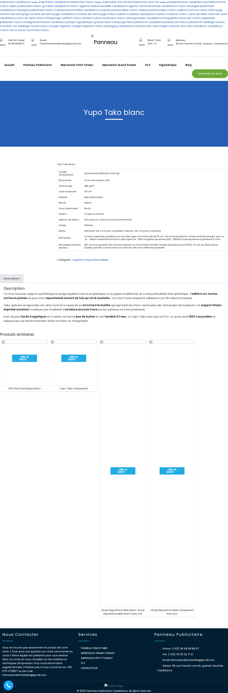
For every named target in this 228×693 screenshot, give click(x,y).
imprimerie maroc (82, 2)
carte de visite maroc (30, 18)
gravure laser (102, 22)
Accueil (9, 65)
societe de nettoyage (15, 14)
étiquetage (54, 18)
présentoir (195, 22)
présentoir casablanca (149, 22)
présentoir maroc (176, 22)
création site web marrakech (188, 26)
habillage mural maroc (33, 26)
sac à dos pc (18, 30)
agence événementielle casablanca (103, 6)
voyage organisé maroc (87, 26)
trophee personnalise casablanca (76, 10)
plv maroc (194, 18)
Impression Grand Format (119, 65)
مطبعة (34, 2)
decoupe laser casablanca (144, 18)
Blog (188, 65)
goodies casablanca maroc (60, 6)
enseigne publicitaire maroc (34, 10)
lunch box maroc (38, 30)
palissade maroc (11, 22)
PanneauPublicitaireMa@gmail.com (192, 660)
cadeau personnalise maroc (157, 10)
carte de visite (197, 14)
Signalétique (168, 65)
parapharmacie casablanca (185, 2)
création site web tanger (151, 26)
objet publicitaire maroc (25, 6)
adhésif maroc (71, 18)
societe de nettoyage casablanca (53, 14)
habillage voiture (214, 22)
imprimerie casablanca (15, 2)
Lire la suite (24, 358)
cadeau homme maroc (192, 10)
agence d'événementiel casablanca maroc (157, 6)
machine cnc (8, 26)
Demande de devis (210, 73)
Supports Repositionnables (90, 260)
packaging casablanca (119, 26)
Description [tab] (12, 278)
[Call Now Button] (8, 685)
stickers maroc (92, 18)
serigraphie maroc (175, 18)
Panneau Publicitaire (37, 65)
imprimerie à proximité (117, 2)
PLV (147, 65)
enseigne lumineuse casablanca (44, 22)
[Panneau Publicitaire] (114, 44)
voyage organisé (59, 26)
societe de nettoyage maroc (96, 14)
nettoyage (215, 10)
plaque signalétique (80, 22)
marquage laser (123, 22)
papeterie (208, 18)
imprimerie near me (146, 2)
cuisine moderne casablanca (136, 14)
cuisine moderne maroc (171, 14)
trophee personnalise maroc (119, 10)
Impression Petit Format (77, 65)
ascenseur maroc (114, 18)
